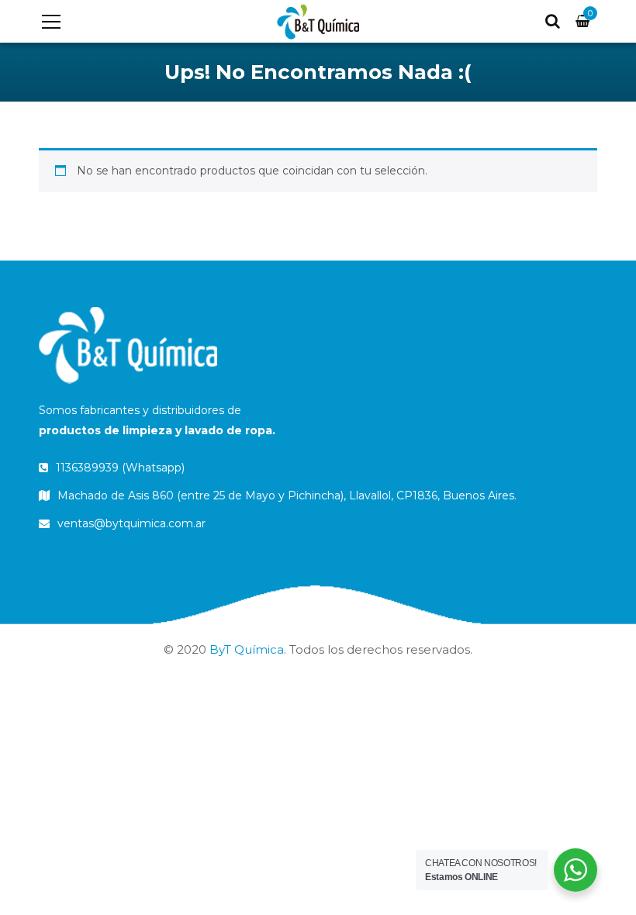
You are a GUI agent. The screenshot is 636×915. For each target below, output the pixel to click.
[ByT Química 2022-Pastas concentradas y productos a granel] (317, 21)
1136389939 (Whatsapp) (119, 468)
